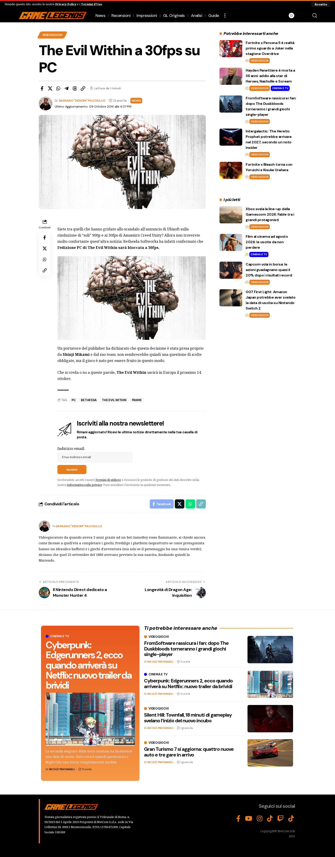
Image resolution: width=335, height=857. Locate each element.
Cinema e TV (280, 88)
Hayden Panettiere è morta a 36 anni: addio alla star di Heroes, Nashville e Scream (270, 76)
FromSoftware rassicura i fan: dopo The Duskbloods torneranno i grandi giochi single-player (186, 648)
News (136, 100)
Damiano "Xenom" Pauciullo (82, 100)
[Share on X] (50, 88)
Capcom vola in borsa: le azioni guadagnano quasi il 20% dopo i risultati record (269, 270)
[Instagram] (260, 818)
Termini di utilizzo (108, 480)
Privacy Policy (65, 4)
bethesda (88, 400)
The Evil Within (114, 400)
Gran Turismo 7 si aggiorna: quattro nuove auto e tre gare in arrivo (189, 752)
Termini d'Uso (91, 4)
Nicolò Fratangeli (62, 769)
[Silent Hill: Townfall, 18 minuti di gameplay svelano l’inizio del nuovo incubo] (270, 718)
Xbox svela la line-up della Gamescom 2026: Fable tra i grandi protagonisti (270, 214)
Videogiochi (52, 35)
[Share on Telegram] (66, 88)
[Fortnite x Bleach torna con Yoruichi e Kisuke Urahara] (230, 170)
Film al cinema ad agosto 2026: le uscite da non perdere (267, 242)
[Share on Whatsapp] (58, 88)
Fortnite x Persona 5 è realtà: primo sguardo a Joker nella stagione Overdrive (270, 48)
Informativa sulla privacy (84, 485)
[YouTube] (248, 818)
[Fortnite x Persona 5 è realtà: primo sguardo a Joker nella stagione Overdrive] (230, 48)
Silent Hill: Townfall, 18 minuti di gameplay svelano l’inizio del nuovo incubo (188, 718)
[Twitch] (280, 818)
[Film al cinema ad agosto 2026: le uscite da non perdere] (230, 242)
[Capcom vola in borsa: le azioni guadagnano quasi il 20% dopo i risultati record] (230, 270)
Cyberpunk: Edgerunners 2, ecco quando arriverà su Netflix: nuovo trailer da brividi (88, 665)
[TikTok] (270, 818)
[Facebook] (238, 818)
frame (137, 400)
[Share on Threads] (75, 88)
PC (74, 400)
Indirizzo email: (71, 448)
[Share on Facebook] (42, 88)
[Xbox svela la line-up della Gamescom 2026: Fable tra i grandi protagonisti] (230, 214)
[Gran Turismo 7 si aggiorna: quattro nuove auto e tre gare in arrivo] (270, 753)
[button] (320, 4)
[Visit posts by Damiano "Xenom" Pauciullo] (44, 526)
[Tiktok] (291, 818)
